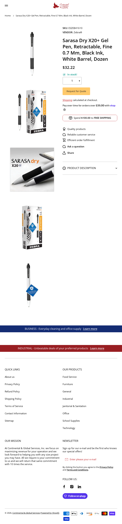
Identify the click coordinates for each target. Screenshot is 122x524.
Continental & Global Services (26, 512)
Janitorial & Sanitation (74, 406)
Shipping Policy (13, 398)
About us (9, 377)
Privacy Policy (12, 384)
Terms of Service (14, 406)
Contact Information (16, 413)
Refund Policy (12, 391)
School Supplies (71, 420)
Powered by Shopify (50, 512)
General (67, 391)
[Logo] (61, 5)
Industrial (68, 398)
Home (8, 15)
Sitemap (9, 420)
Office (66, 413)
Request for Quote (76, 91)
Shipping (67, 100)
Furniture (68, 384)
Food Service (70, 377)
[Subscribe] (113, 459)
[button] (68, 153)
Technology (69, 428)
